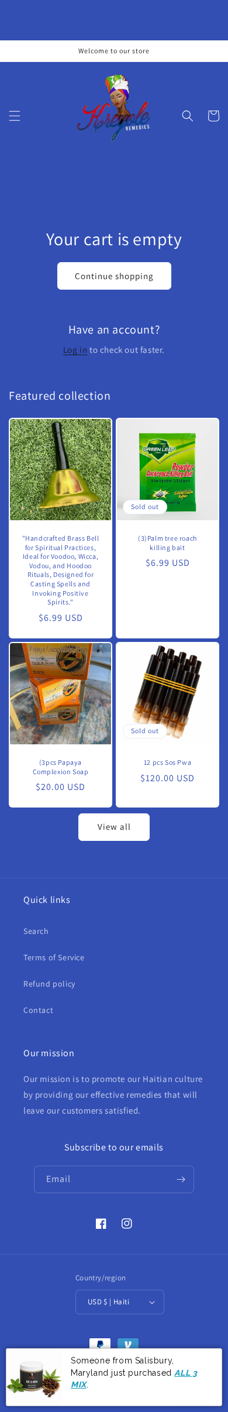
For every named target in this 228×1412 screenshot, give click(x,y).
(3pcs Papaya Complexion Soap (61, 767)
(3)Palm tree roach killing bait (167, 543)
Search (36, 931)
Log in (75, 349)
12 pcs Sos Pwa (167, 762)
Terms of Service (54, 957)
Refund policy (49, 983)
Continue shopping (114, 275)
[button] (14, 116)
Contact (38, 1010)
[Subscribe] (181, 1179)
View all (114, 826)
